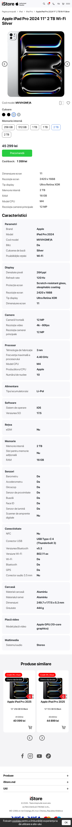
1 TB (34, 127)
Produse (8, 775)
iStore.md (9, 782)
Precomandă (17, 153)
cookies (16, 820)
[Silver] (18, 114)
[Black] (3, 114)
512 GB (22, 127)
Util (5, 788)
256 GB (8, 127)
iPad (21, 11)
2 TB (6, 134)
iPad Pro (29, 11)
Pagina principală (9, 11)
